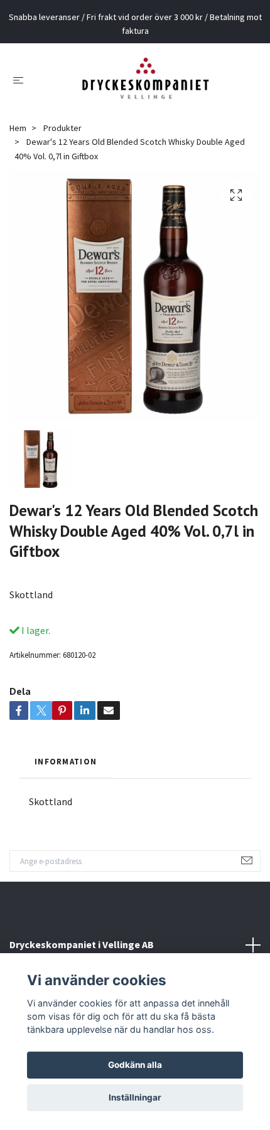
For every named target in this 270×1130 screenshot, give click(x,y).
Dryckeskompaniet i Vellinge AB (81, 944)
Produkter (62, 128)
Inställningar (135, 1097)
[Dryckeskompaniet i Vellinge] (145, 79)
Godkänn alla (135, 1065)
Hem (17, 128)
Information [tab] (66, 761)
